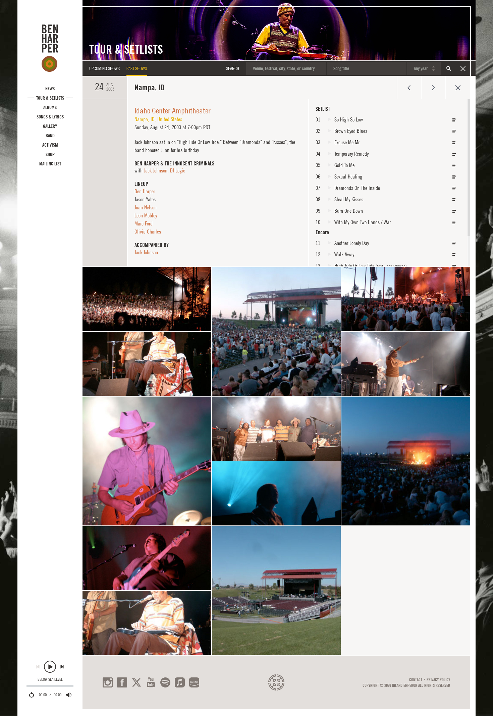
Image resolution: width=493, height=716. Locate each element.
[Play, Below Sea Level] (50, 667)
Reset (463, 68)
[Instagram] (108, 682)
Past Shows (136, 68)
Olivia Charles (147, 231)
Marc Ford (143, 223)
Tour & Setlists (50, 98)
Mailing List (50, 163)
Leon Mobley (145, 215)
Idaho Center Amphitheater (172, 110)
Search (449, 68)
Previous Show (409, 87)
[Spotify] (165, 682)
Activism (50, 145)
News (50, 88)
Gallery (50, 126)
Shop (50, 154)
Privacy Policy (438, 680)
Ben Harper (144, 191)
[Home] (50, 48)
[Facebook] (122, 682)
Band (50, 135)
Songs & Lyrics (50, 116)
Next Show (433, 87)
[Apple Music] (180, 682)
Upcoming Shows (104, 68)
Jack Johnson (155, 170)
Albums (50, 107)
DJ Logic (177, 170)
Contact (415, 680)
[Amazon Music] (194, 682)
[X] (136, 682)
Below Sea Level (50, 679)
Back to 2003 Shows (458, 87)
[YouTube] (151, 682)
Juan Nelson (145, 207)
